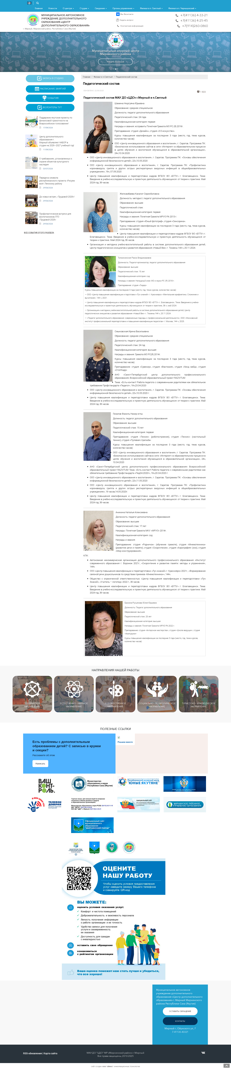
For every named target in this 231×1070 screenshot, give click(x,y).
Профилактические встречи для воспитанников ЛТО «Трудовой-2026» (55, 216)
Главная (39, 8)
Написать (40, 764)
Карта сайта (50, 1053)
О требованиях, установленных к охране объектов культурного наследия (55, 161)
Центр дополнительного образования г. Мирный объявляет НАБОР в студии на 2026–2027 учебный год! (56, 141)
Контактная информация (131, 26)
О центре (68, 8)
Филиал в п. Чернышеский (181, 8)
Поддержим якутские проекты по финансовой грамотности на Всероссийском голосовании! (55, 120)
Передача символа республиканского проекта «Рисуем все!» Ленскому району (57, 180)
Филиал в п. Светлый (150, 8)
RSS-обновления (32, 1053)
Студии (84, 8)
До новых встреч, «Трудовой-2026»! (56, 196)
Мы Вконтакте (126, 14)
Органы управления (122, 8)
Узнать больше (115, 61)
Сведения (100, 8)
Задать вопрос (126, 20)
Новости (52, 8)
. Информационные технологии (121, 1066)
